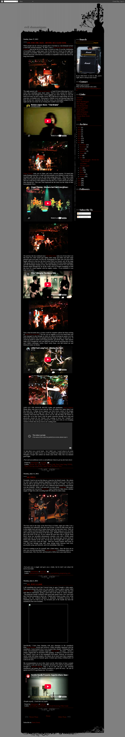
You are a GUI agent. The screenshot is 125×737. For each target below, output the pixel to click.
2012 (79, 142)
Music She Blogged (82, 102)
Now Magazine (81, 104)
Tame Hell (79, 97)
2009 (79, 183)
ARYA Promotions (82, 112)
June (81, 157)
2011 (79, 178)
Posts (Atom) (36, 722)
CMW (78, 118)
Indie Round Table (82, 106)
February (82, 174)
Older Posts (62, 717)
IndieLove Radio (81, 114)
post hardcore (55, 573)
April (81, 170)
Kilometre (45, 489)
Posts (80, 213)
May (81, 168)
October (82, 149)
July (80, 155)
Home (48, 716)
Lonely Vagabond (82, 108)
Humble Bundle (28, 591)
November (82, 147)
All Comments (83, 217)
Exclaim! (79, 99)
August (81, 153)
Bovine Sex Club (35, 464)
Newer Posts (33, 717)
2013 (79, 140)
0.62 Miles (31, 477)
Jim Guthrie (55, 651)
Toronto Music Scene (83, 116)
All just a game (34, 584)
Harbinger (62, 487)
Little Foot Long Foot (32, 334)
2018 (79, 132)
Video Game (64, 706)
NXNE (69, 464)
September (82, 151)
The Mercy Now (51, 256)
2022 (79, 127)
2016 (79, 134)
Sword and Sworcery (53, 706)
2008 (79, 185)
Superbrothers (31, 647)
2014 (79, 138)
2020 (79, 130)
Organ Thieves (28, 173)
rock (35, 466)
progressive (63, 573)
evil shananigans (35, 27)
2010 (79, 181)
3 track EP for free (51, 550)
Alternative (32, 573)
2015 (79, 136)
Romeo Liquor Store (44, 91)
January (82, 176)
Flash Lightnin (68, 407)
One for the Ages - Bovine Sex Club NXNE (46, 43)
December (82, 145)
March (81, 172)
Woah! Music (80, 110)
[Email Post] (48, 462)
